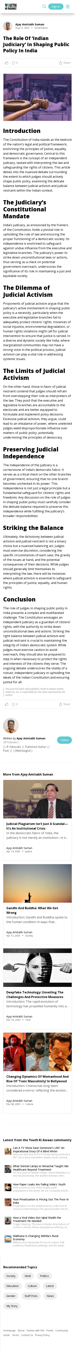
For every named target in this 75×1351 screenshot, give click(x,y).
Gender (10, 1296)
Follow (64, 740)
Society (10, 1276)
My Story (12, 1306)
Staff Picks (31, 1296)
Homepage (9, 1330)
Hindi (28, 1276)
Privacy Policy (42, 1335)
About (21, 1330)
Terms (15, 1335)
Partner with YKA (36, 1330)
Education (12, 1286)
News (50, 1296)
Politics (44, 1276)
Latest (50, 1286)
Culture (32, 1286)
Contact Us (27, 1335)
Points (50, 1330)
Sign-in (56, 6)
